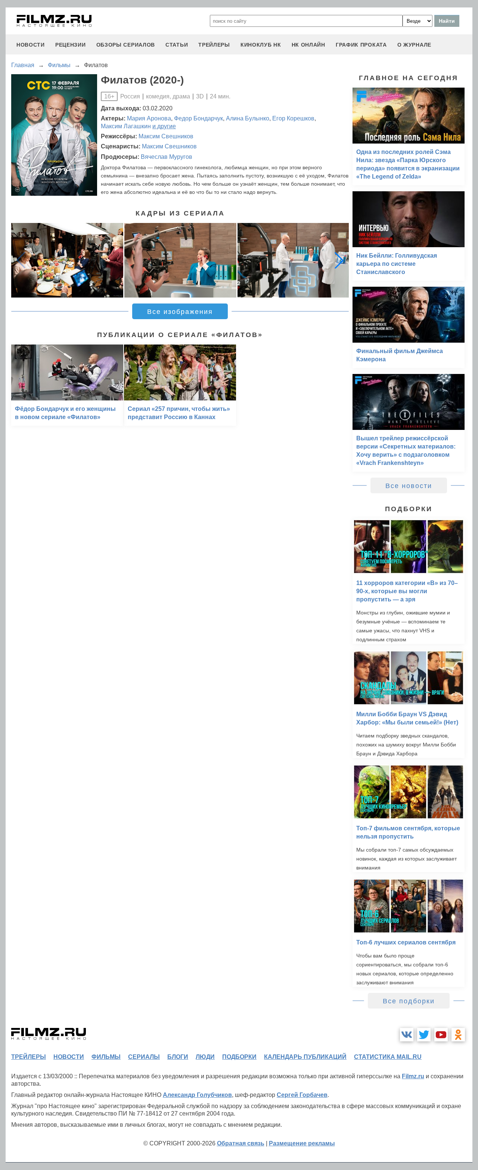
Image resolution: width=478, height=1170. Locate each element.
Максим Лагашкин (126, 126)
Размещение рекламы (302, 1143)
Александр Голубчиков (197, 1095)
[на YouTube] (441, 1034)
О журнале (414, 45)
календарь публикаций (305, 1057)
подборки (239, 1057)
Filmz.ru (413, 1076)
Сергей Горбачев (302, 1095)
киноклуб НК (260, 45)
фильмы (106, 1057)
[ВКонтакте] (406, 1034)
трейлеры (214, 45)
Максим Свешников (166, 136)
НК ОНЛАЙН (308, 45)
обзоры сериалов (125, 45)
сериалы (144, 1057)
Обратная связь (240, 1143)
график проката (361, 45)
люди (205, 1057)
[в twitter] (424, 1034)
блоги (177, 1057)
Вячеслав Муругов (166, 157)
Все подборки (409, 1001)
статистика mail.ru (388, 1057)
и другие (164, 126)
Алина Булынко (247, 118)
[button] (339, 260)
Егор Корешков (293, 118)
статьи (176, 45)
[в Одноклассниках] (458, 1034)
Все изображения (180, 311)
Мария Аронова (149, 118)
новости (30, 45)
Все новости (408, 486)
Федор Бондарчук (198, 118)
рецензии (70, 45)
